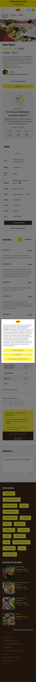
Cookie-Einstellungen (18, 350)
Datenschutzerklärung (9, 345)
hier (22, 342)
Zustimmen (18, 354)
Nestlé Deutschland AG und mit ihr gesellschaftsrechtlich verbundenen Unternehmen (16, 328)
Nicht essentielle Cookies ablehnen (18, 359)
